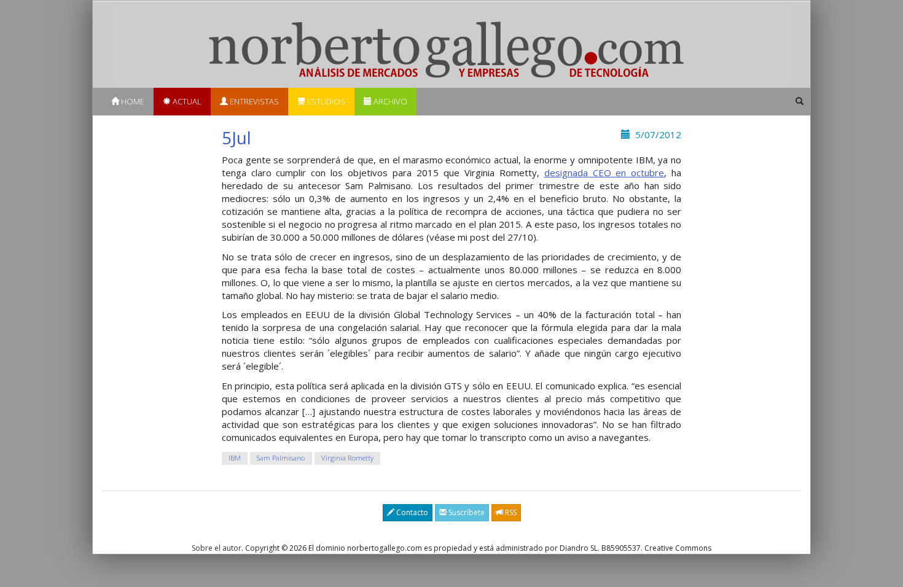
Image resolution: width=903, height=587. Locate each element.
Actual (186, 101)
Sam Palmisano (281, 457)
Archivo (389, 101)
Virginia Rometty (347, 457)
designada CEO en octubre (604, 172)
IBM (235, 457)
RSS (510, 512)
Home (131, 101)
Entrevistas (253, 101)
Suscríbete (466, 512)
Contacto (411, 512)
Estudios (325, 101)
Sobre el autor (216, 548)
